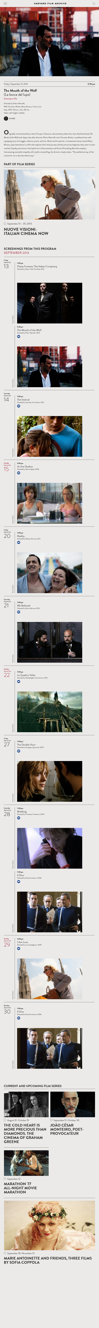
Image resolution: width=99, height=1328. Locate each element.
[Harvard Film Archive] (50, 3)
